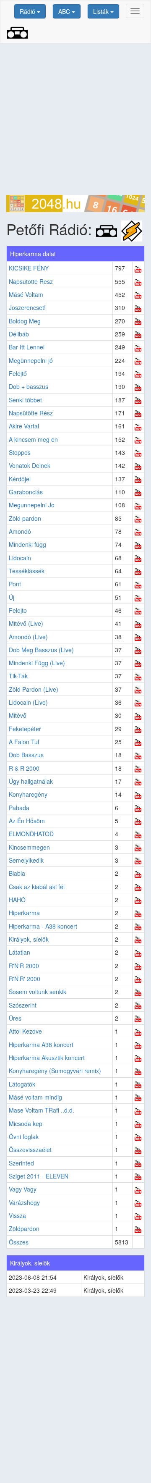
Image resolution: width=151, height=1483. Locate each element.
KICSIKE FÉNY (29, 268)
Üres (15, 1018)
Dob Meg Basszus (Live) (41, 650)
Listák (101, 11)
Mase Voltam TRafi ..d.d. (41, 1110)
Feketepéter (25, 728)
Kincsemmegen (29, 847)
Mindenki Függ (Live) (37, 663)
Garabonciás (26, 492)
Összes (19, 1242)
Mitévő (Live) (26, 623)
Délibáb (19, 334)
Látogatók (22, 1084)
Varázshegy (24, 1202)
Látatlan (19, 952)
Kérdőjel (20, 479)
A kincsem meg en (33, 439)
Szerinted (21, 1163)
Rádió (28, 11)
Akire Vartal (24, 426)
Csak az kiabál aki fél (37, 886)
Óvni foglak (24, 1136)
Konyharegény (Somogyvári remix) (55, 1070)
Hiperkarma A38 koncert (41, 1044)
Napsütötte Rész (31, 413)
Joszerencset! (27, 307)
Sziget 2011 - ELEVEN (38, 1176)
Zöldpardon (24, 1228)
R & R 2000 (24, 768)
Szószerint (22, 1005)
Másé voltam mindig (35, 1097)
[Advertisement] (75, 119)
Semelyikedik (26, 860)
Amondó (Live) (28, 637)
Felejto (18, 610)
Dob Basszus (26, 755)
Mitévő (17, 715)
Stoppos (20, 452)
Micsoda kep (25, 1123)
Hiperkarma (24, 912)
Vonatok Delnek (29, 465)
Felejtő (18, 373)
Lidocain (20, 558)
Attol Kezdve (25, 1031)
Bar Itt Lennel (26, 347)
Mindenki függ (27, 544)
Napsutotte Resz (31, 281)
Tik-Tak (18, 676)
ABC (65, 11)
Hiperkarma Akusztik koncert (47, 1057)
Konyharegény (28, 794)
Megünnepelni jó (31, 360)
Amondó (20, 531)
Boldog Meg (25, 321)
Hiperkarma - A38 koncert (43, 926)
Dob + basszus (28, 386)
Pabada (19, 807)
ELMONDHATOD (31, 833)
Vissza (17, 1215)
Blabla (17, 873)
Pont (15, 584)
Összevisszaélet (30, 1149)
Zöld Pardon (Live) (33, 689)
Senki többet (25, 400)
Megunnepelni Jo (32, 505)
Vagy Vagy (22, 1189)
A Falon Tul (24, 742)
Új (11, 597)
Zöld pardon (25, 518)
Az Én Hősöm (27, 820)
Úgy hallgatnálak (31, 781)
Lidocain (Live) (28, 702)
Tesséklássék (26, 571)
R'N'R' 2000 (24, 978)
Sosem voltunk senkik (37, 991)
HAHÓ (17, 899)
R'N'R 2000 (24, 965)
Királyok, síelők (29, 939)
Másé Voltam (26, 294)
